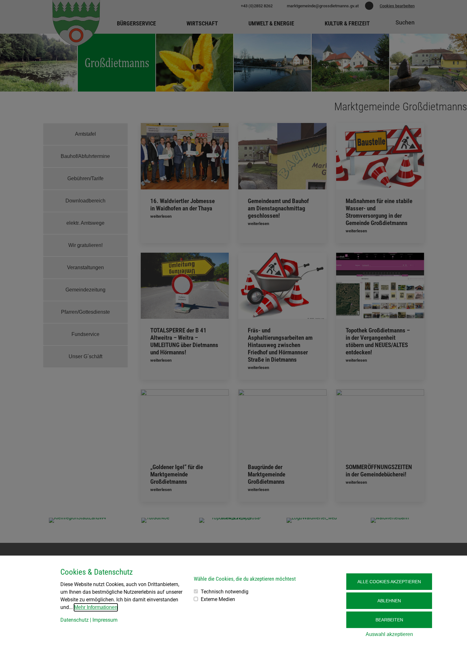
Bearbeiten (389, 619)
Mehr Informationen (96, 607)
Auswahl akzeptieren (389, 634)
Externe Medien (218, 599)
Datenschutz (74, 620)
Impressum (105, 620)
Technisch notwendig (224, 592)
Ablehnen (389, 600)
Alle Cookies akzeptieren (389, 581)
